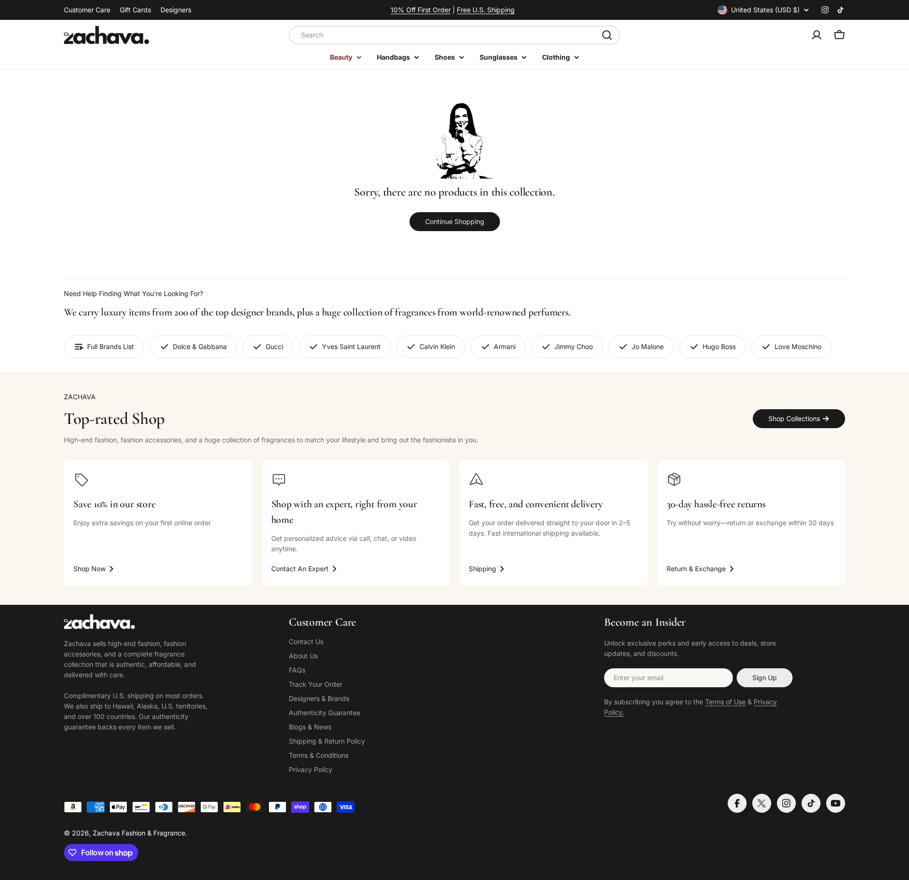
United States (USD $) (765, 10)
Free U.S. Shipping (486, 10)
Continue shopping (454, 221)
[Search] (607, 35)
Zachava (106, 833)
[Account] (816, 35)
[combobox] (454, 35)
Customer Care (87, 10)
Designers (175, 10)
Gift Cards (135, 10)
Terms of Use (725, 702)
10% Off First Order (421, 10)
